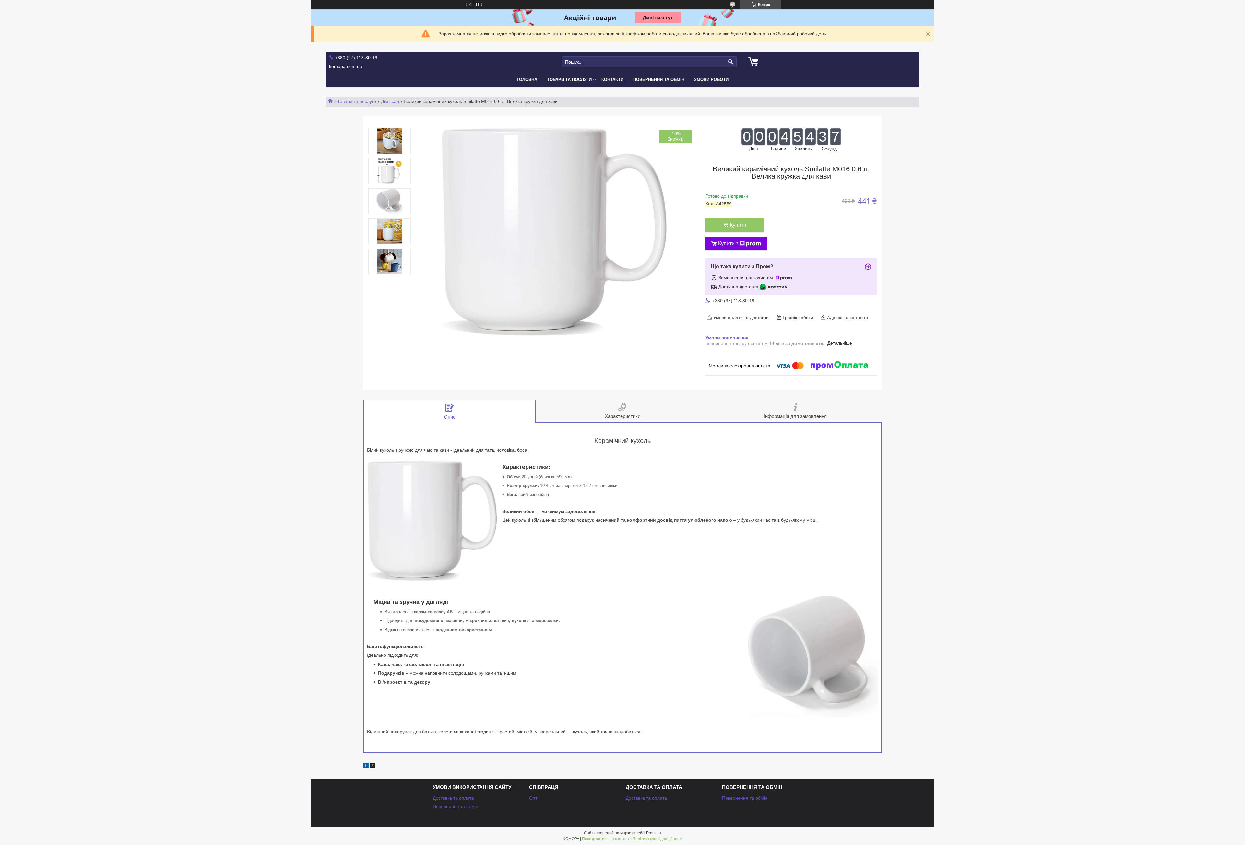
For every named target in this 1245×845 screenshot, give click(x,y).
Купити (738, 225)
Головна (527, 79)
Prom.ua (653, 833)
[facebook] (366, 766)
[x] (372, 766)
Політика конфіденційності (657, 839)
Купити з (728, 243)
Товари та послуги (569, 79)
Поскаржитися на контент (606, 839)
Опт (533, 798)
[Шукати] (731, 62)
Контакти (612, 79)
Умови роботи (711, 79)
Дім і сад (390, 101)
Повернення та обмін (658, 79)
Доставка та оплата (453, 798)
